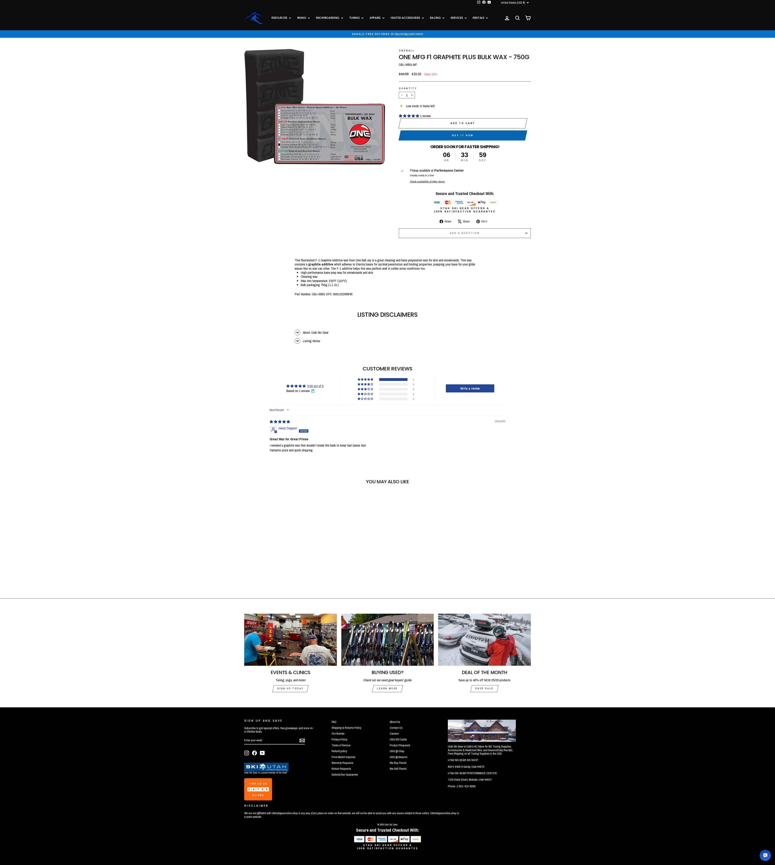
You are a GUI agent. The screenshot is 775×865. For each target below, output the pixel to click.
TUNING (355, 18)
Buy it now (462, 135)
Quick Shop (278, 558)
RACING (436, 18)
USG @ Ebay (397, 751)
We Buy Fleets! (398, 763)
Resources (279, 18)
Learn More (387, 688)
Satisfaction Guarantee (345, 775)
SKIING (302, 18)
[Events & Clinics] (290, 640)
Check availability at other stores (427, 181)
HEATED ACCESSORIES (406, 18)
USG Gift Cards (398, 739)
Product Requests (400, 745)
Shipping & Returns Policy (346, 728)
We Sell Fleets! (398, 769)
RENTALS (479, 18)
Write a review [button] (470, 388)
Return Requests (341, 769)
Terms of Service (341, 745)
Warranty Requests (342, 763)
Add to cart (462, 123)
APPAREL (375, 18)
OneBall (407, 50)
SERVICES (457, 18)
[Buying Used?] (387, 640)
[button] (409, 115)
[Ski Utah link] (266, 770)
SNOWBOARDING (328, 18)
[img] (280, 421)
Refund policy (339, 751)
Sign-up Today (290, 688)
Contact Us (396, 728)
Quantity (408, 88)
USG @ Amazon (398, 757)
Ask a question (465, 233)
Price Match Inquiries (343, 757)
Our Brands (338, 734)
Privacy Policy (339, 739)
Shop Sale (484, 688)
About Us (395, 722)
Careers (394, 734)
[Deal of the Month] (484, 640)
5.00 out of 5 (315, 386)
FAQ (334, 722)
